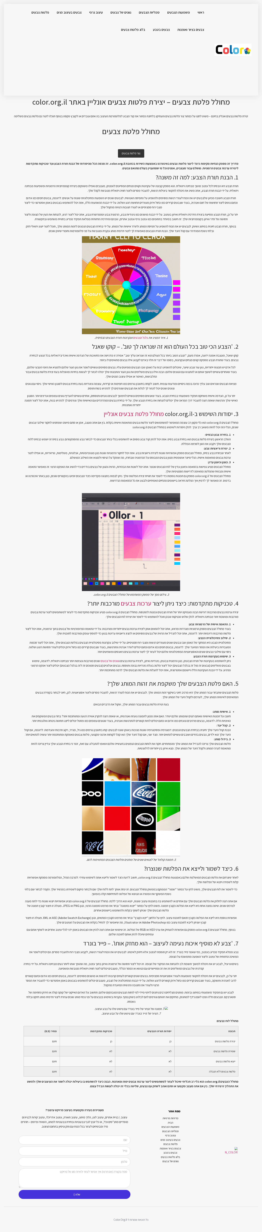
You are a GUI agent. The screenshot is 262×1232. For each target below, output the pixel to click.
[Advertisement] (106, 67)
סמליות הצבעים (149, 12)
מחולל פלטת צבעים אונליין (134, 414)
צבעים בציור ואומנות (190, 29)
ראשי (201, 12)
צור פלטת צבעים (131, 153)
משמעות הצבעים (178, 12)
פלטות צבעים (40, 12)
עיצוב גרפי (96, 12)
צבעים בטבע (161, 29)
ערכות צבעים (136, 603)
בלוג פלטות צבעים (133, 29)
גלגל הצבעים (140, 338)
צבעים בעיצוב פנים (69, 12)
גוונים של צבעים (120, 12)
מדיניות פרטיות (170, 1118)
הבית (170, 1122)
